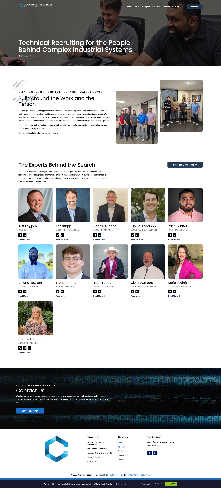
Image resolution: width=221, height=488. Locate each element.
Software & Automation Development (96, 444)
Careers (121, 456)
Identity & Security (94, 457)
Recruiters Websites (115, 475)
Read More (23, 239)
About (120, 443)
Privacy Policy (139, 475)
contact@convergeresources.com (160, 442)
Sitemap (128, 475)
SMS (148, 475)
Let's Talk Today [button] (30, 410)
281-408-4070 (152, 445)
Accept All (171, 484)
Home (20, 56)
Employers (122, 451)
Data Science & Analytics (97, 449)
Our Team (121, 447)
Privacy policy (146, 484)
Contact (121, 460)
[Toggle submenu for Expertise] (171, 7)
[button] (185, 165)
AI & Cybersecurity (94, 462)
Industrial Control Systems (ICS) (99, 453)
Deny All (158, 484)
